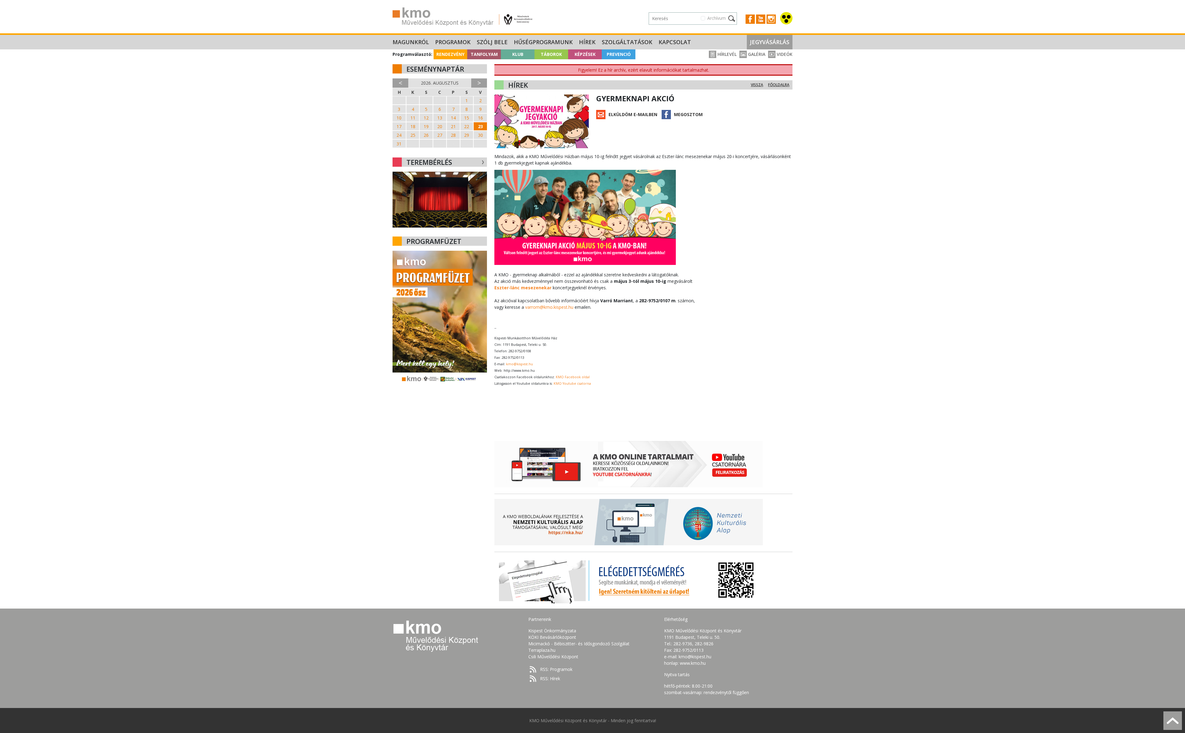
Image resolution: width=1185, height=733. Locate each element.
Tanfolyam (484, 54)
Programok (453, 42)
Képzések (585, 54)
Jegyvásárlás (769, 42)
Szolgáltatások (627, 42)
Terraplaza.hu (541, 650)
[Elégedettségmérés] (628, 580)
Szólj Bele (492, 42)
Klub (517, 54)
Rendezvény (450, 54)
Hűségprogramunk (543, 42)
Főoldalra (778, 84)
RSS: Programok (556, 669)
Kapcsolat (675, 42)
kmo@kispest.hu (519, 364)
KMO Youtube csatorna (572, 383)
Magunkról (411, 42)
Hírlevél (726, 54)
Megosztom (688, 114)
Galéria (756, 54)
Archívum (716, 18)
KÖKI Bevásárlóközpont (552, 637)
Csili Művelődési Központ (553, 657)
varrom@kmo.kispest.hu (549, 307)
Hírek (587, 42)
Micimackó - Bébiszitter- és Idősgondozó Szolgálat (579, 644)
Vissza (757, 84)
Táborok (551, 54)
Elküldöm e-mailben (633, 114)
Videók (783, 54)
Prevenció (619, 54)
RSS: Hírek (550, 678)
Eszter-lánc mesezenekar (522, 288)
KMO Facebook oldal (573, 377)
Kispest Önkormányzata (552, 631)
